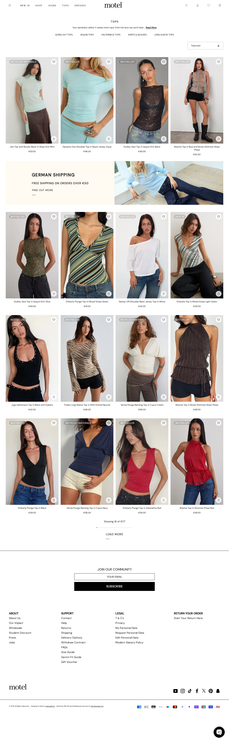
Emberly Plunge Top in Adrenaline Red (142, 508)
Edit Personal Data (126, 637)
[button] (54, 62)
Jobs (12, 642)
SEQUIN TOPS (87, 34)
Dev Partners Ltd (97, 706)
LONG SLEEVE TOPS (164, 34)
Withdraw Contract (73, 642)
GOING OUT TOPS (64, 34)
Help (64, 623)
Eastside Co (50, 706)
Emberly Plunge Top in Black (32, 508)
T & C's (119, 618)
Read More (151, 27)
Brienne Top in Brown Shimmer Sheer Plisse (197, 404)
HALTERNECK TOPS (110, 34)
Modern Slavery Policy (129, 642)
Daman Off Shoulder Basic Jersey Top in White (142, 301)
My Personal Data (126, 628)
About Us (15, 618)
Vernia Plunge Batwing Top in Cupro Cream (142, 404)
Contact (66, 618)
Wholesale (15, 628)
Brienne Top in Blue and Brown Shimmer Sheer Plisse (197, 148)
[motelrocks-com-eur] (113, 5)
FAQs (64, 647)
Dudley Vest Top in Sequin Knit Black (142, 146)
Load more (114, 534)
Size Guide (68, 652)
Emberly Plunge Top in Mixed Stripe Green (87, 301)
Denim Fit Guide (71, 657)
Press (12, 637)
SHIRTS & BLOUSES (137, 34)
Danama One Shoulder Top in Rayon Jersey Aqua (87, 146)
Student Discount (20, 633)
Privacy (120, 623)
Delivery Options (71, 637)
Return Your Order (188, 613)
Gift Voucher (69, 662)
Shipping (66, 633)
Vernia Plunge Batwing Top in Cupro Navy (87, 508)
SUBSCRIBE (114, 586)
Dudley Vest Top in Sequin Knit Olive (32, 301)
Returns (66, 628)
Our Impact (16, 623)
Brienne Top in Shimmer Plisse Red (197, 508)
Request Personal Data (129, 633)
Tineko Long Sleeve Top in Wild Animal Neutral (87, 404)
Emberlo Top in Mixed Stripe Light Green (197, 301)
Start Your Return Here (188, 618)
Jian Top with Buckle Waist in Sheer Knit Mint (32, 146)
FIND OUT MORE (42, 190)
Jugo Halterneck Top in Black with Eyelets (32, 404)
